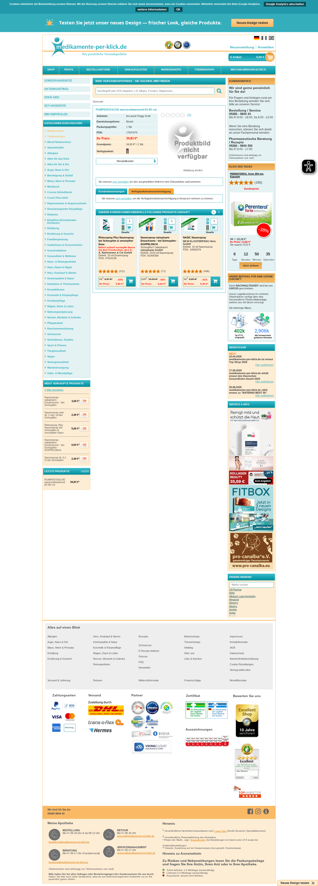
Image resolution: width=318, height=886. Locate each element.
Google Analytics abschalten (285, 4)
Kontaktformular (239, 642)
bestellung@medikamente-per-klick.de (69, 842)
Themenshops (192, 642)
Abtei (232, 592)
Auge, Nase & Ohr (57, 642)
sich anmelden (120, 181)
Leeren (85, 470)
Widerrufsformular (149, 680)
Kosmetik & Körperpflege (107, 647)
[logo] (88, 47)
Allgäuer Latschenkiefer (242, 596)
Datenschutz (237, 653)
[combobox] (154, 91)
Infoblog (188, 647)
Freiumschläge (192, 680)
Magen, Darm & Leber (105, 653)
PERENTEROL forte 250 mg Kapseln (247, 175)
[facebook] (251, 811)
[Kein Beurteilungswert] (174, 115)
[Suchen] (219, 91)
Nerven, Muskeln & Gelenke (109, 658)
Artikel (237, 57)
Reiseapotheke (101, 664)
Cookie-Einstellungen (242, 664)
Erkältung (52, 653)
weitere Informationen (152, 9)
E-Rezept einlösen (149, 650)
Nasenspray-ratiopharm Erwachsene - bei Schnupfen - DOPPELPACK (54, 445)
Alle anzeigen (54, 390)
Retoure (97, 680)
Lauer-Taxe (220, 831)
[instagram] (259, 811)
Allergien (52, 636)
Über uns (189, 653)
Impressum (236, 636)
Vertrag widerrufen (240, 670)
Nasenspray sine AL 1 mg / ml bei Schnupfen (54, 415)
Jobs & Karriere (193, 658)
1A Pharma (235, 589)
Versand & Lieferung (58, 680)
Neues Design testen (252, 23)
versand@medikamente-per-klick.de (136, 853)
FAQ (141, 662)
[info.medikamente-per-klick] (267, 811)
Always (233, 606)
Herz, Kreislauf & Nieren (106, 636)
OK (178, 9)
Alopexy (233, 602)
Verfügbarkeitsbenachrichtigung (151, 191)
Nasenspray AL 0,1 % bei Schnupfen (55, 458)
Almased (234, 599)
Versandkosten (198, 840)
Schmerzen (145, 645)
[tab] (213, 212)
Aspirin (233, 609)
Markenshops (192, 636)
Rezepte (143, 636)
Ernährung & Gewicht (59, 658)
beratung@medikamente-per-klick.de (68, 862)
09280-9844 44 (55, 813)
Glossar (143, 656)
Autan (232, 612)
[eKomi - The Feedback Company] (169, 45)
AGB (232, 647)
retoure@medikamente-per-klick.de (135, 836)
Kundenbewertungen (111, 191)
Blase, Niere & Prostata (60, 647)
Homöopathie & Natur (105, 642)
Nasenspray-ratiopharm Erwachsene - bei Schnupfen (54, 401)
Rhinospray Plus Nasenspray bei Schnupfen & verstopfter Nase (54, 429)
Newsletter (145, 667)
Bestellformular (238, 680)
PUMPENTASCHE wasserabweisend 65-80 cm (54, 482)
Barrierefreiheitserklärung (244, 658)
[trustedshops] (178, 45)
